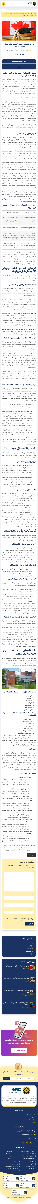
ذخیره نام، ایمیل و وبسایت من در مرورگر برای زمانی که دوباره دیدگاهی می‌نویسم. (20, 919)
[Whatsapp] (35, 1142)
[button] (23, 54)
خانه (34, 14)
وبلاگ (30, 14)
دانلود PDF (31, 855)
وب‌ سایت (32, 909)
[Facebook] (23, 1142)
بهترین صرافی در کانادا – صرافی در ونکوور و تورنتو (17, 966)
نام (33, 894)
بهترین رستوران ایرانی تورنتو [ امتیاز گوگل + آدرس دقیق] (16, 978)
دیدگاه (32, 871)
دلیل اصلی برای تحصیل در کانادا (27, 98)
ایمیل (32, 902)
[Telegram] (31, 1142)
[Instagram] (27, 1142)
